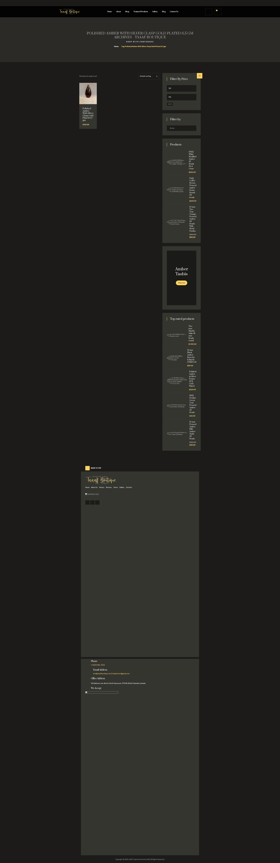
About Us (94, 487)
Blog (163, 12)
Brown (172, 128)
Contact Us (174, 12)
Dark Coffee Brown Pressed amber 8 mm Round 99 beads (192, 188)
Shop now (181, 283)
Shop (127, 12)
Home (109, 12)
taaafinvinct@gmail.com (121, 674)
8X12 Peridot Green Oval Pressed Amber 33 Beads (192, 404)
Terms (115, 487)
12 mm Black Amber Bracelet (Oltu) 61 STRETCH (191, 356)
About (118, 12)
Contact (129, 487)
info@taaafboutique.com (102, 674)
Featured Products (141, 12)
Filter (170, 104)
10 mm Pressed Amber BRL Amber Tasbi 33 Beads (192, 430)
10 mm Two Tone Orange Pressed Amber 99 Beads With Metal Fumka (192, 219)
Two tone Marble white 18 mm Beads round (192, 333)
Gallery (155, 12)
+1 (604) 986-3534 (98, 665)
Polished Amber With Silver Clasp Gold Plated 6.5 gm (88, 114)
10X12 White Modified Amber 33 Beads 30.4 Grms (192, 160)
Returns (109, 487)
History (101, 487)
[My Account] (208, 11)
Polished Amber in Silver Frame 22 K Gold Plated (192, 378)
